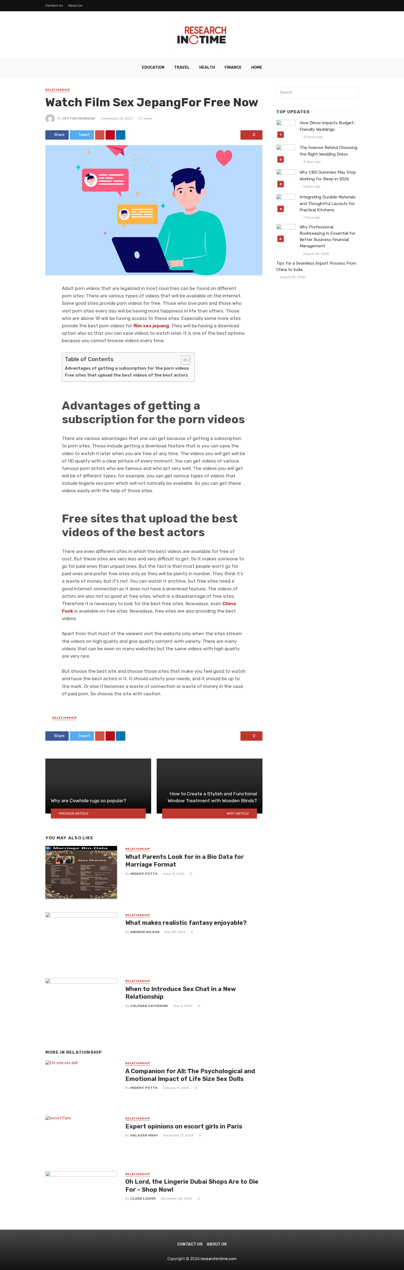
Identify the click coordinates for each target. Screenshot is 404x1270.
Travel (182, 67)
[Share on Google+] (99, 135)
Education (153, 67)
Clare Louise (143, 1198)
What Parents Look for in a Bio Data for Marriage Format (184, 860)
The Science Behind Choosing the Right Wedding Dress (328, 150)
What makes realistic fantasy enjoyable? (186, 922)
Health (207, 67)
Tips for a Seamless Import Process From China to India (316, 266)
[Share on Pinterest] (110, 135)
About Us (75, 5)
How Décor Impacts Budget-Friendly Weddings (327, 126)
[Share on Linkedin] (120, 135)
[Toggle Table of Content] (183, 360)
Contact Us (54, 5)
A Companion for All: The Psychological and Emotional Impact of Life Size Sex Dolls (190, 1075)
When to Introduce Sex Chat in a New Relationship (180, 993)
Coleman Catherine (149, 1006)
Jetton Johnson (78, 118)
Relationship (57, 90)
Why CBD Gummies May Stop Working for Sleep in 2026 (328, 175)
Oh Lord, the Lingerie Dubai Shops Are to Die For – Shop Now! (191, 1185)
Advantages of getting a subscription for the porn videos (127, 368)
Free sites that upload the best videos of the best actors (126, 375)
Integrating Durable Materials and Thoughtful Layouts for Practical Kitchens (328, 203)
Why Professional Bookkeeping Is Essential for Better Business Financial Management (327, 236)
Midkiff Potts (143, 874)
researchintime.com (219, 1259)
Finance (233, 67)
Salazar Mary (144, 1135)
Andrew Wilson (144, 932)
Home (256, 67)
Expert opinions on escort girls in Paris (183, 1126)
